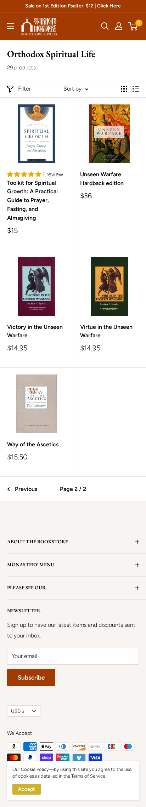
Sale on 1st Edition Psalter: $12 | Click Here (73, 6)
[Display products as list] (136, 89)
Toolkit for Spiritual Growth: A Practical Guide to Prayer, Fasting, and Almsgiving (32, 200)
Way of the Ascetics (32, 444)
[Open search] (105, 26)
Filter (24, 88)
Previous (26, 489)
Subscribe (31, 677)
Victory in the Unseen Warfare (35, 331)
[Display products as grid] (124, 89)
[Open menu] (10, 26)
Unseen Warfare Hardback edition (102, 179)
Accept (26, 789)
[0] (133, 26)
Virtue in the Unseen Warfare (106, 331)
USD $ (17, 711)
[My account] (118, 26)
